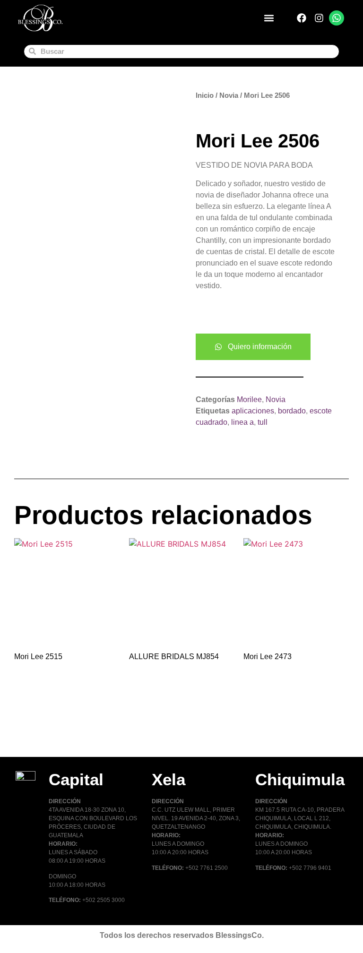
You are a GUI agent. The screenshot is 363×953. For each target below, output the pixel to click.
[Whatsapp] (336, 18)
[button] (269, 18)
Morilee (249, 399)
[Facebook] (301, 18)
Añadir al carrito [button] (50, 734)
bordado (292, 411)
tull (263, 422)
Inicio (205, 95)
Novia (228, 95)
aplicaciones (253, 411)
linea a (242, 422)
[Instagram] (319, 18)
